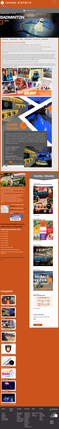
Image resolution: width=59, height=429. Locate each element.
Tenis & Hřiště (5, 419)
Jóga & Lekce (11, 409)
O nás (41, 409)
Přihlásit (37, 325)
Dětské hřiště (45, 39)
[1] (8, 324)
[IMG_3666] (8, 385)
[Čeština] (3, 6)
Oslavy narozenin (37, 39)
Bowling (3, 417)
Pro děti (19, 409)
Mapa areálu (42, 415)
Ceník (41, 417)
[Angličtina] (6, 6)
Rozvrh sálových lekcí (39, 295)
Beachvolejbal (5, 418)
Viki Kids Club (5, 39)
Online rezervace (31, 10)
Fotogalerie (42, 414)
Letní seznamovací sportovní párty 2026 (42, 185)
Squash (3, 414)
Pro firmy (27, 409)
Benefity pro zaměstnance (27, 415)
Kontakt (41, 419)
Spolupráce (27, 417)
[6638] (8, 349)
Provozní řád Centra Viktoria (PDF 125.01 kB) (12, 258)
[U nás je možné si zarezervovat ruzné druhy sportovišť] (8, 336)
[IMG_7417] (8, 312)
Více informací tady (37, 240)
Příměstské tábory (13, 39)
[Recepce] (8, 300)
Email (34, 319)
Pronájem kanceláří (27, 419)
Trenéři (41, 418)
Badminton (4, 415)
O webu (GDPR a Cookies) (52, 422)
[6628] (8, 361)
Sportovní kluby (28, 39)
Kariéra (41, 413)
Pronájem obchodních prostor (27, 423)
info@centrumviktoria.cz (29, 65)
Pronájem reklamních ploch (28, 426)
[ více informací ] (36, 215)
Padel (3, 413)
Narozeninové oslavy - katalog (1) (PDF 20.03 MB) (40, 47)
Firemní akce (34, 415)
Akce (33, 409)
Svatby (33, 414)
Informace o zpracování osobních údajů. (41, 316)
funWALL (21, 39)
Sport (3, 409)
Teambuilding (27, 413)
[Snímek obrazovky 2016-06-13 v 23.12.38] (8, 373)
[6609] (8, 397)
